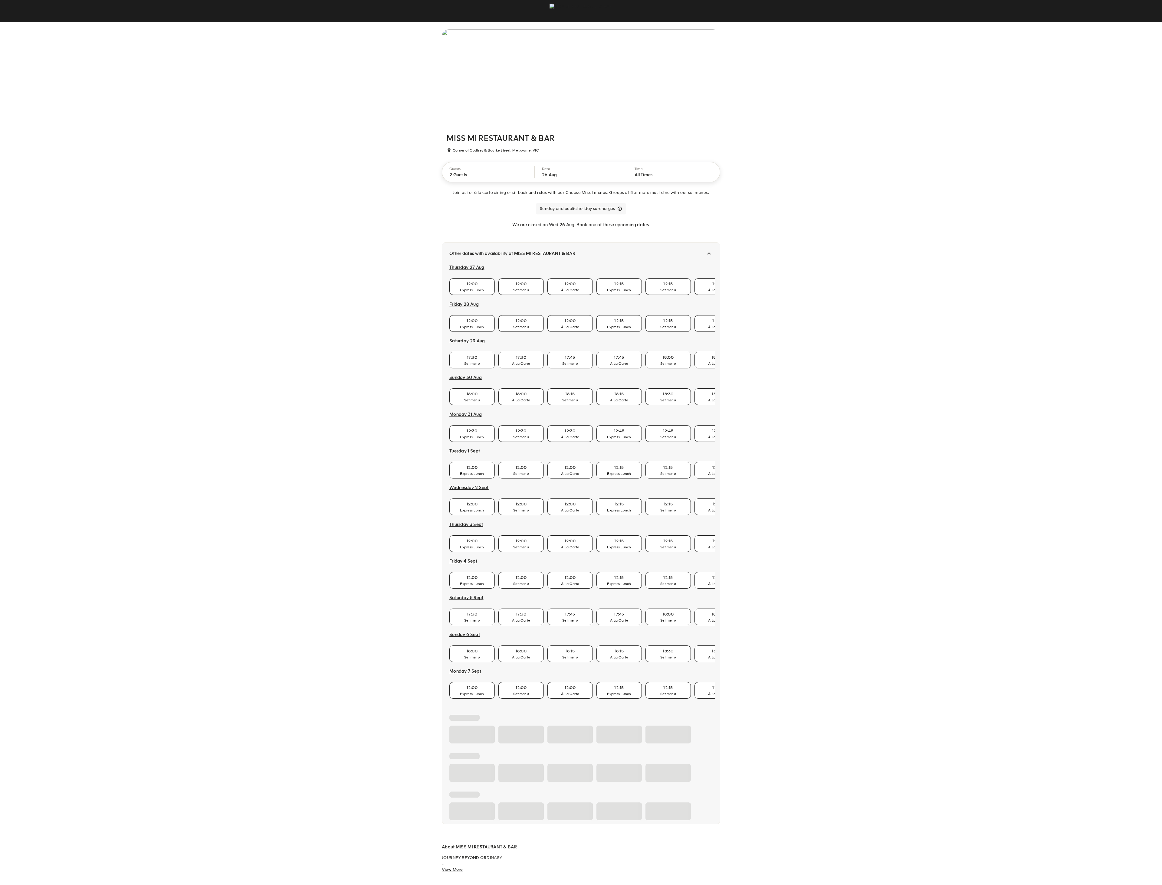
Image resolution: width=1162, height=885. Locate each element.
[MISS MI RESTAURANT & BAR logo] (581, 11)
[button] (488, 172)
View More (452, 869)
